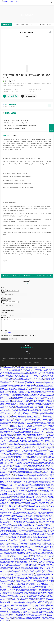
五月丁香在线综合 (33, 413)
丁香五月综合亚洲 (21, 369)
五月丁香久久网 (35, 425)
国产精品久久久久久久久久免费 (11, 487)
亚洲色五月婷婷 (7, 397)
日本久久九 (6, 376)
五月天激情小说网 (22, 559)
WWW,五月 (4, 508)
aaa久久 (49, 531)
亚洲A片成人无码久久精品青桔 (39, 518)
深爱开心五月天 (21, 370)
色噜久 (41, 474)
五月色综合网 (28, 502)
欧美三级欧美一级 (7, 459)
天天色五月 (34, 456)
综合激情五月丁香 (9, 417)
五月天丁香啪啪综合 (26, 617)
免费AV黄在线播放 (44, 462)
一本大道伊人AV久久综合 (12, 440)
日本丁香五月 (7, 416)
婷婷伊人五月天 (36, 485)
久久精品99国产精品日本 (34, 575)
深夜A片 (42, 434)
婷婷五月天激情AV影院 (5, 553)
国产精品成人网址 (23, 417)
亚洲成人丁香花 (45, 571)
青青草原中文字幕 (18, 574)
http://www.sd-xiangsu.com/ (13, 518)
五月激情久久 (3, 382)
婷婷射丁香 (31, 375)
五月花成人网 (8, 472)
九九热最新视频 (33, 593)
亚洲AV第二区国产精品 (5, 570)
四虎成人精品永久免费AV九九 (11, 388)
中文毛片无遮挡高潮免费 (7, 525)
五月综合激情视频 (35, 564)
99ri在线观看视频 (47, 443)
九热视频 (33, 609)
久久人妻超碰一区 (7, 400)
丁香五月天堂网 (18, 521)
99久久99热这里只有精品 (20, 511)
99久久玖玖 (4, 451)
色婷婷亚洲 (22, 416)
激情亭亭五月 (5, 599)
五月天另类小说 (27, 499)
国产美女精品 (17, 446)
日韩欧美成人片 (26, 553)
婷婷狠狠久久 (11, 482)
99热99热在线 (19, 395)
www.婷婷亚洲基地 (39, 469)
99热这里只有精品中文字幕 (46, 500)
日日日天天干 (29, 472)
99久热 (45, 601)
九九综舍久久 (3, 468)
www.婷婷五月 (19, 434)
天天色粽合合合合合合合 (40, 511)
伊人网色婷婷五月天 (14, 382)
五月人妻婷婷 (23, 505)
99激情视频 (17, 391)
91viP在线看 (2, 454)
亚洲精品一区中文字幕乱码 (8, 406)
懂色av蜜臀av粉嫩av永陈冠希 (44, 546)
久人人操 (23, 515)
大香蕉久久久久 (29, 398)
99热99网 (20, 524)
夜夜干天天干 (21, 389)
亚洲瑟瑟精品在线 (4, 534)
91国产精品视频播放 (38, 372)
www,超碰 (16, 417)
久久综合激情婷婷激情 (37, 451)
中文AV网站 (33, 373)
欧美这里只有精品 (6, 556)
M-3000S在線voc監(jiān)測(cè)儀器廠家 (20, 275)
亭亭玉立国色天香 (8, 618)
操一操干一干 (44, 449)
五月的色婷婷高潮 (38, 382)
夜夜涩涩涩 (41, 583)
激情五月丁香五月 (29, 608)
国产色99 (23, 516)
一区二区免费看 (5, 521)
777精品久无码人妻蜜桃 (43, 562)
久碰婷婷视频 (18, 516)
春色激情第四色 (17, 376)
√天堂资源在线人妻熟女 (16, 484)
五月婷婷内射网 (20, 556)
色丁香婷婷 (10, 502)
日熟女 (38, 373)
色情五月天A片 (37, 478)
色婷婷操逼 (32, 469)
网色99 (19, 506)
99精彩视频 (27, 404)
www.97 (31, 521)
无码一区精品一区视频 (26, 550)
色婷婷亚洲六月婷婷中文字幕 (35, 376)
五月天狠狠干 (13, 537)
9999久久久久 (23, 426)
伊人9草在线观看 (23, 465)
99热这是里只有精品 (26, 484)
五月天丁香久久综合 (45, 423)
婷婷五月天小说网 (12, 567)
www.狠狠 (9, 480)
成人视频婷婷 (11, 375)
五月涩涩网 (19, 533)
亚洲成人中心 (29, 540)
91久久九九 (16, 527)
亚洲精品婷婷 (23, 547)
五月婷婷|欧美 (9, 392)
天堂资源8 (37, 614)
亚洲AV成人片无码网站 (44, 389)
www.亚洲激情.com (40, 401)
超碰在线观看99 (29, 378)
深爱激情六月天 (3, 581)
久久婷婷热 (46, 503)
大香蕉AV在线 (21, 469)
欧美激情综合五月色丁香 (21, 463)
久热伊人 (12, 391)
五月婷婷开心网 (21, 388)
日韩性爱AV (35, 612)
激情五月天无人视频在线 (43, 593)
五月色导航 (32, 553)
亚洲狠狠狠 (13, 550)
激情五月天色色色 (49, 561)
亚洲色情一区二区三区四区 (34, 528)
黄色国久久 (4, 573)
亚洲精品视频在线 (43, 481)
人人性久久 (32, 415)
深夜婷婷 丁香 (43, 400)
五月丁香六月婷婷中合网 (25, 578)
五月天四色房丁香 (48, 379)
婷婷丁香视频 (45, 391)
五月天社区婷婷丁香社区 (36, 471)
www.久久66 (46, 505)
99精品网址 (13, 556)
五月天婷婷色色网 (15, 372)
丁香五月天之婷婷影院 (28, 481)
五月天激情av (27, 592)
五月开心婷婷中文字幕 (17, 386)
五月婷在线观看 (39, 453)
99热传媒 (2, 372)
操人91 (30, 477)
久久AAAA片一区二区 (29, 382)
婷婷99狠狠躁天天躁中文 (9, 432)
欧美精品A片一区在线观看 (33, 543)
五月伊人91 (5, 595)
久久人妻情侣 (43, 459)
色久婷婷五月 (49, 459)
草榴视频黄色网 (40, 544)
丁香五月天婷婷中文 (11, 508)
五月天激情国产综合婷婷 (43, 413)
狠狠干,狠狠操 (43, 614)
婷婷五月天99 (49, 475)
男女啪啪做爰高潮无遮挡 (36, 578)
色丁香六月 (17, 466)
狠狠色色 (30, 437)
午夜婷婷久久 (4, 586)
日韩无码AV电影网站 (22, 601)
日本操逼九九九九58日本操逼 (46, 381)
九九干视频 (10, 528)
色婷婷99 (28, 515)
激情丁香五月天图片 (25, 580)
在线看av (21, 403)
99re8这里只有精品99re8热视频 (29, 443)
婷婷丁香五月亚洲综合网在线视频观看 (16, 497)
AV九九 (42, 602)
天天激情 (13, 443)
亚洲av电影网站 (21, 612)
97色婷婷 (25, 605)
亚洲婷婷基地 (41, 431)
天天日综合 (36, 381)
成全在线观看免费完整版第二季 (20, 528)
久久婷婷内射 (25, 595)
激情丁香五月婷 (50, 446)
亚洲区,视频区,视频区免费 (44, 412)
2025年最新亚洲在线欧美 (37, 484)
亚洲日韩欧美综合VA (27, 607)
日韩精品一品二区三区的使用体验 (32, 394)
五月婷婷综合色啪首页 (6, 608)
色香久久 (37, 590)
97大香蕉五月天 (28, 612)
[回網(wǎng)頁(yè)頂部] (52, 125)
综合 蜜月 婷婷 (50, 481)
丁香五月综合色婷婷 (44, 536)
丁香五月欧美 (38, 423)
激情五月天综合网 (32, 488)
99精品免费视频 (16, 575)
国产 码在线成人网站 (39, 384)
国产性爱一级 (10, 584)
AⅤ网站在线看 (24, 506)
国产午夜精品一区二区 (41, 392)
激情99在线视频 (15, 425)
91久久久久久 (36, 432)
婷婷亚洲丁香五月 (15, 513)
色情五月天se (29, 409)
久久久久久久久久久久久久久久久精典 (23, 555)
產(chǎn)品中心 (7, 24)
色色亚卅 (23, 599)
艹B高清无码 (12, 462)
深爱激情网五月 (9, 465)
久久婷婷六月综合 (33, 428)
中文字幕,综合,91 (39, 415)
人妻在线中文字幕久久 (33, 596)
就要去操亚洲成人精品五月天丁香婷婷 (21, 415)
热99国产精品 (36, 536)
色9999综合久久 (10, 499)
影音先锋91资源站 (7, 413)
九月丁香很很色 (25, 401)
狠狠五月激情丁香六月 (19, 490)
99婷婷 (11, 574)
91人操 (46, 502)
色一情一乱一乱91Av (25, 593)
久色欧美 (2, 416)
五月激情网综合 (26, 449)
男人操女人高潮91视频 (17, 401)
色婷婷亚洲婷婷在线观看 (16, 477)
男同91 (14, 480)
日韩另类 (15, 584)
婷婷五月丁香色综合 (20, 508)
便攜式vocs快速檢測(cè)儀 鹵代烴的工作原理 (14, 128)
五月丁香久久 (24, 385)
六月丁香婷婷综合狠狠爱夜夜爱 (19, 472)
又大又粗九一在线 (36, 400)
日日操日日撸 (17, 482)
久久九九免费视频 (29, 388)
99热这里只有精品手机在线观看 (8, 590)
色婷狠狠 (40, 472)
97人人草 (28, 370)
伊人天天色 (24, 454)
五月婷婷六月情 (40, 581)
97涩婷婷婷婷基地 (10, 410)
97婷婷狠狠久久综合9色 (26, 587)
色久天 (27, 508)
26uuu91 (12, 580)
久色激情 (6, 446)
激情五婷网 (15, 615)
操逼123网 (46, 525)
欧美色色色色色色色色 (12, 369)
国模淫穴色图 (21, 404)
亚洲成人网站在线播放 (22, 562)
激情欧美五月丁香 (39, 573)
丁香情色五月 (13, 605)
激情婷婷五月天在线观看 (41, 419)
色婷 (44, 577)
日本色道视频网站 (30, 604)
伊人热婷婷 (6, 462)
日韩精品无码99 (3, 596)
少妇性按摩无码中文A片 (21, 573)
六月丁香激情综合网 (32, 611)
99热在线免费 (27, 615)
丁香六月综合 (27, 556)
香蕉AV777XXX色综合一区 (16, 570)
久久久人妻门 (17, 453)
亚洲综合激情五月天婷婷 (33, 574)
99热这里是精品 (49, 409)
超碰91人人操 (48, 428)
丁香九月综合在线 (40, 503)
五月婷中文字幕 (39, 443)
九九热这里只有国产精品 (34, 500)
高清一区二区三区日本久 (46, 394)
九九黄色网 (2, 583)
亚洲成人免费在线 (39, 466)
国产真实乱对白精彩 (28, 450)
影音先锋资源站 (42, 580)
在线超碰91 (2, 403)
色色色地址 (4, 518)
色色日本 (43, 565)
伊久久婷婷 (21, 544)
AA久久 (12, 553)
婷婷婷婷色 (44, 499)
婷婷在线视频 (45, 555)
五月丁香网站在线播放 (32, 542)
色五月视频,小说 (35, 462)
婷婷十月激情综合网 (6, 496)
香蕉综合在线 (29, 536)
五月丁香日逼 (34, 567)
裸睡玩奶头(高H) (37, 468)
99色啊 (9, 581)
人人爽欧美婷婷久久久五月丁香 (29, 395)
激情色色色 (11, 446)
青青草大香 (49, 558)
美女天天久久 (29, 422)
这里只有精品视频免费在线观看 (44, 457)
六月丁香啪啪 (47, 570)
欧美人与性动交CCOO (34, 474)
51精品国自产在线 (24, 500)
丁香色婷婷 (4, 564)
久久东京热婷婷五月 (9, 511)
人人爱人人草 (12, 395)
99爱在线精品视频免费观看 (35, 391)
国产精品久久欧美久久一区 (8, 437)
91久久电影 (46, 618)
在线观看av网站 (37, 369)
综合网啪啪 (19, 614)
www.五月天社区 (31, 605)
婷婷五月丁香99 (24, 376)
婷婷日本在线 (34, 571)
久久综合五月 (28, 373)
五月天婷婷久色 (15, 611)
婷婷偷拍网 (4, 546)
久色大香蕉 (9, 485)
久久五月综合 (12, 420)
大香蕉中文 (17, 599)
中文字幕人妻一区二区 (31, 453)
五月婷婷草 (18, 413)
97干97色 (33, 502)
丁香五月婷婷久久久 (11, 463)
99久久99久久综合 (12, 562)
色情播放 (28, 416)
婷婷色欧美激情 (17, 602)
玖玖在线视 (38, 609)
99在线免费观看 (18, 406)
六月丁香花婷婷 (6, 574)
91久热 (6, 384)
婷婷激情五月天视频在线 (8, 398)
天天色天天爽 (16, 564)
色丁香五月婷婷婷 (47, 403)
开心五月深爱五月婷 (11, 573)
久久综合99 (41, 480)
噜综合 (49, 449)
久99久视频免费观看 (13, 449)
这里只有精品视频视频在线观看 (20, 618)
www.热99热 (36, 568)
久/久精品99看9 (18, 462)
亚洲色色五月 (49, 528)
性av (13, 608)
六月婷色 (38, 565)
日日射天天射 (38, 494)
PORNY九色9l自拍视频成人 (15, 409)
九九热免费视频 (37, 463)
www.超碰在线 (17, 558)
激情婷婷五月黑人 (38, 388)
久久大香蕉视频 (13, 601)
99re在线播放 (33, 420)
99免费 (24, 519)
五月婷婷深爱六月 (18, 457)
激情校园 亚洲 (17, 398)
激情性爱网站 (26, 434)
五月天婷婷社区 (50, 392)
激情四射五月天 (18, 375)
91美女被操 (40, 398)
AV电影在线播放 (33, 431)
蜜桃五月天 (4, 584)
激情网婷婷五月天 (28, 480)
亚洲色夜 (22, 391)
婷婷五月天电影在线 (35, 615)
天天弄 (35, 537)
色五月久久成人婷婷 (48, 415)
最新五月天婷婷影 (40, 533)
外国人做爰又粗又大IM (22, 561)
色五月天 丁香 (6, 420)
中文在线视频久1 (8, 615)
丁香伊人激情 (18, 412)
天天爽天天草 (3, 611)
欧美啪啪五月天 (26, 539)
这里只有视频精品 (39, 570)
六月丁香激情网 (18, 493)
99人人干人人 (30, 381)
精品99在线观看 (30, 614)
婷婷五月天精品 (21, 549)
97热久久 (21, 509)
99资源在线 (14, 503)
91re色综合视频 (26, 482)
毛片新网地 (21, 382)
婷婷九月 (31, 475)
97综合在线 (11, 412)
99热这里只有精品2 (43, 574)
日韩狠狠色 (40, 493)
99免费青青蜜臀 (40, 488)
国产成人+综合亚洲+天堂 (30, 599)
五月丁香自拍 (22, 564)
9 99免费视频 (18, 475)
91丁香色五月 (15, 468)
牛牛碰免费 (5, 549)
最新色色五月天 (43, 432)
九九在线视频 (46, 407)
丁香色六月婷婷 (36, 426)
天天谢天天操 (24, 407)
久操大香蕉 (44, 388)
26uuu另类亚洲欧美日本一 (16, 481)
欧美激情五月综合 (8, 575)
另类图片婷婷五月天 (41, 519)
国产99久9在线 (6, 605)
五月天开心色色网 (41, 420)
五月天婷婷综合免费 (29, 537)
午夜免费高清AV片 (8, 612)
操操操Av (17, 546)
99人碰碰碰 (40, 522)
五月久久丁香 (35, 460)
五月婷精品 (26, 586)
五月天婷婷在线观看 (6, 614)
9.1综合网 (46, 497)
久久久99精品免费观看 (32, 519)
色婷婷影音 (9, 503)
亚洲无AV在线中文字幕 (21, 512)
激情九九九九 (21, 373)
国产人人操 (17, 530)
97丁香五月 (43, 485)
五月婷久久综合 (46, 493)
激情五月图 (32, 558)
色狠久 (43, 502)
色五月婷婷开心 (17, 494)
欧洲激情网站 (40, 444)
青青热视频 (22, 453)
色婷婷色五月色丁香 (18, 499)
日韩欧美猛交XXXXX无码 (10, 429)
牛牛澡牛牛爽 (24, 543)
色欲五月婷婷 (33, 449)
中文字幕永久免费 (17, 525)
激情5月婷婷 (10, 564)
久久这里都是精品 (4, 457)
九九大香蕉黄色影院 (13, 592)
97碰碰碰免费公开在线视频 (48, 540)
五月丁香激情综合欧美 (42, 496)
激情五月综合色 (23, 542)
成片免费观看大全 (49, 401)
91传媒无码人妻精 (48, 480)
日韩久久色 (32, 515)
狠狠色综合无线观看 (37, 552)
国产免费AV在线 (3, 482)
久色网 (41, 407)
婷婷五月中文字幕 (17, 451)
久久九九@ (24, 386)
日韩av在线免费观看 (14, 571)
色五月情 (38, 553)
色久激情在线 (38, 534)
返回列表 (28, 275)
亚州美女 (9, 401)
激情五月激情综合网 (24, 474)
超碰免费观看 (29, 518)
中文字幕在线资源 (16, 500)
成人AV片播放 (45, 376)
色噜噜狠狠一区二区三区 (30, 392)
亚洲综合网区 (6, 519)
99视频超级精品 (16, 435)
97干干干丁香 (22, 487)
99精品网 (24, 412)
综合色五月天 (14, 614)
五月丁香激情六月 (41, 567)
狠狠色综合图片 (49, 565)
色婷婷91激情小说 (12, 561)
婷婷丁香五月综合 (26, 567)
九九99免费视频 (32, 419)
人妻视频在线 (9, 474)
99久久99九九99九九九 (48, 451)
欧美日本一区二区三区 (39, 608)
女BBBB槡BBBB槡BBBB (34, 434)
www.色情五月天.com (45, 426)
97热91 (16, 549)
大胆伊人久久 (38, 524)
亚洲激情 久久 (37, 561)
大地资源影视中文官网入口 (39, 598)
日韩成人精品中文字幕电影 (29, 570)
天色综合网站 (21, 444)
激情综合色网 (7, 450)
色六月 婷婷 (2, 542)
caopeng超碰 (22, 440)
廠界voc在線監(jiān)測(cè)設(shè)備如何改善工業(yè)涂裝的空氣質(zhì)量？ (22, 125)
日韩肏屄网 (6, 609)
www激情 (46, 372)
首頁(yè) (27, 24)
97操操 (23, 494)
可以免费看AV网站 (33, 508)
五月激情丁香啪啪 (6, 443)
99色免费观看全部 (12, 423)
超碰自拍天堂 (28, 444)
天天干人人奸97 (36, 602)
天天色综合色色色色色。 (9, 419)
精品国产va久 (49, 485)
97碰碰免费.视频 (23, 522)
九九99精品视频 (40, 456)
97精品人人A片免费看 (43, 612)
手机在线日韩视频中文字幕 (18, 598)
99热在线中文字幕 (42, 537)
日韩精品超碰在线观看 (32, 618)
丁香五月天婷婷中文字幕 (32, 512)
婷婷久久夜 (26, 429)
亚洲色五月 (39, 592)
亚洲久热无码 (40, 525)
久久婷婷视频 (44, 468)
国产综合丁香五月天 (25, 558)
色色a (7, 382)
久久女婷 (22, 379)
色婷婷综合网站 (25, 524)
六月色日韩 (11, 578)
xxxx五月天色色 (15, 459)
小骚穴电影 (33, 539)
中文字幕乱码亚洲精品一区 (25, 400)
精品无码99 (9, 386)
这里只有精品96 (15, 431)
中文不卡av (39, 599)
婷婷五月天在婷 (11, 493)
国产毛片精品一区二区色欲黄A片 (32, 440)
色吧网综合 (22, 530)
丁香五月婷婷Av (30, 423)
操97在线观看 (7, 484)
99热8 (31, 404)
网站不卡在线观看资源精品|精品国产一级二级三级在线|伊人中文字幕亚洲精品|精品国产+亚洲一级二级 (22, 367)
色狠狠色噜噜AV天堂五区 (46, 417)
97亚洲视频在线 (13, 539)
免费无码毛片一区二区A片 (38, 477)
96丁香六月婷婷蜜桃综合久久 (30, 496)
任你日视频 (46, 469)
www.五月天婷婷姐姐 (4, 604)
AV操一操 (8, 552)
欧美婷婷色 (9, 422)
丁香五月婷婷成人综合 (23, 584)
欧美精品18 (30, 407)
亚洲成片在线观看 (30, 505)
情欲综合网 (31, 478)
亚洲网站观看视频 (12, 385)
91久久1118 (50, 496)
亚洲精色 (39, 571)
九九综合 (28, 412)
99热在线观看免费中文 (5, 559)
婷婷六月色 (5, 379)
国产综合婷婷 (18, 443)
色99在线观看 (23, 513)
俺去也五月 (18, 456)
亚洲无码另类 (13, 604)
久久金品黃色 (8, 372)
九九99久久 (6, 547)
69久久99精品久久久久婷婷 (36, 416)
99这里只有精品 (31, 506)
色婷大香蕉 (6, 391)
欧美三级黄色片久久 (8, 415)
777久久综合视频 (23, 611)
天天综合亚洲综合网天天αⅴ (41, 447)
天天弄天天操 (45, 471)
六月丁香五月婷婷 (32, 527)
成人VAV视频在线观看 (37, 555)
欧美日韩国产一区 (7, 425)
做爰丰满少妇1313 (45, 490)
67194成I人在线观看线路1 (8, 522)
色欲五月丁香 (29, 513)
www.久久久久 (33, 429)
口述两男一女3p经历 (9, 466)
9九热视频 (50, 592)
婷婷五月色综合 (12, 471)
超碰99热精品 (12, 512)
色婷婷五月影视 (26, 493)
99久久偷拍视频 (29, 568)
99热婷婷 (5, 440)
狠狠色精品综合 (43, 615)
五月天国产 (45, 592)
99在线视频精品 (45, 375)
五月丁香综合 (25, 419)
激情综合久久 (4, 370)
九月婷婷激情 (50, 432)
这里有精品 (43, 609)
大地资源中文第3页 (30, 497)
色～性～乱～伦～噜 (41, 611)
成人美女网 (16, 578)
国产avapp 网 (11, 549)
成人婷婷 (31, 485)
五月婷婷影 (23, 540)
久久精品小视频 (16, 593)
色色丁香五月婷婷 (5, 537)
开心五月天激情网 (47, 522)
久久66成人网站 (14, 450)
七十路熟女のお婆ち (27, 462)
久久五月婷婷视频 (35, 580)
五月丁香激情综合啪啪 (12, 389)
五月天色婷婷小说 (4, 562)
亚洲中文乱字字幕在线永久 (46, 590)
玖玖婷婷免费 (3, 453)
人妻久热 (26, 403)
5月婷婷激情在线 (6, 515)
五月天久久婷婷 (10, 428)
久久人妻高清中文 (40, 601)
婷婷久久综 (33, 444)
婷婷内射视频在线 (30, 511)
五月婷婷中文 (9, 435)
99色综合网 (45, 573)
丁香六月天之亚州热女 (49, 453)
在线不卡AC (20, 539)
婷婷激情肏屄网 (25, 457)
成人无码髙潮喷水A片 (22, 423)
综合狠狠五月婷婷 (47, 578)
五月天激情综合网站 (19, 384)
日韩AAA (30, 410)
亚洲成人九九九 (34, 412)
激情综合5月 (47, 608)
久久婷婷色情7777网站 (48, 395)
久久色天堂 (19, 567)
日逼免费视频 (7, 438)
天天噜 (41, 487)
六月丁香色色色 (5, 409)
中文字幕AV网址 (41, 409)
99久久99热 (30, 403)
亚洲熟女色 (10, 595)
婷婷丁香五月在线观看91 (15, 565)
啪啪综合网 (50, 574)
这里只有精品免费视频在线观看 (8, 617)
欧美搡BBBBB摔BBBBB (32, 522)
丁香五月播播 (48, 482)
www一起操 (42, 528)
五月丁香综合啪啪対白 (15, 589)
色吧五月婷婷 (36, 513)
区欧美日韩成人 (44, 589)
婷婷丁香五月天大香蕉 (43, 406)
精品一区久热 (33, 401)
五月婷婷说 (38, 515)
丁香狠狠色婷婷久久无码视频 (21, 432)
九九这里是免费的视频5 (36, 499)
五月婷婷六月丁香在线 (42, 397)
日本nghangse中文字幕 (29, 384)
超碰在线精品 (42, 543)
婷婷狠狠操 (23, 568)
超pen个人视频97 (27, 609)
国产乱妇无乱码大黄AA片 (41, 558)
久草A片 (36, 556)
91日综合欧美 (12, 478)
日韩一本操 (46, 434)
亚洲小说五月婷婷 (43, 549)
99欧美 (6, 375)
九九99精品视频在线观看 (34, 435)
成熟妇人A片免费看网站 (28, 509)
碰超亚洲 (45, 530)
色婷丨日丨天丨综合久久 (37, 607)
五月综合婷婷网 (46, 382)
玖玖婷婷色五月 (42, 547)
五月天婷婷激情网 (45, 509)
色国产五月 (45, 437)
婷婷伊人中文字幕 (24, 435)
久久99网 (37, 604)
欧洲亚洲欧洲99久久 (49, 533)
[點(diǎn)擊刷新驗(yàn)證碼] (8, 333)
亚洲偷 (32, 556)
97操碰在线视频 (49, 605)
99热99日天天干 (45, 524)
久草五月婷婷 (6, 543)
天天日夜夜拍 (4, 373)
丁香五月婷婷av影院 (47, 422)
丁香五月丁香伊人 (18, 595)
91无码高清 (31, 583)
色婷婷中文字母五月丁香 (46, 515)
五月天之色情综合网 (29, 494)
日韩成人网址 (43, 586)
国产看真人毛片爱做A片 (21, 590)
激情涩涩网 (48, 543)
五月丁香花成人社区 (39, 497)
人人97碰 (34, 516)
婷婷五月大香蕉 (19, 478)
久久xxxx (24, 409)
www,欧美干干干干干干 (34, 487)
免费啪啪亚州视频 (43, 385)
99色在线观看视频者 (23, 468)
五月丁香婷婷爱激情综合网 (9, 441)
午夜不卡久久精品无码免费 (30, 544)
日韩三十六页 (30, 561)
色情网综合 (50, 530)
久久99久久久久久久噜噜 (6, 488)
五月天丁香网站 (17, 428)
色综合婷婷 (17, 447)
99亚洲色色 (40, 556)
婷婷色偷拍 (12, 434)
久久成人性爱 (31, 372)
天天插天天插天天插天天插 (42, 386)
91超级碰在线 (41, 596)
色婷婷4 (37, 605)
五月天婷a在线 (25, 406)
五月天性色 (12, 394)
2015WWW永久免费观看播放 (12, 403)
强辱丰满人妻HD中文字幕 (39, 378)
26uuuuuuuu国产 (41, 542)
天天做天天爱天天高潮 (38, 422)
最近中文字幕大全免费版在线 (46, 568)
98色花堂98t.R (24, 596)
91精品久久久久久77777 (47, 552)
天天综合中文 (50, 609)
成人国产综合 (39, 577)
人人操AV (34, 438)
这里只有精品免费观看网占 (6, 431)
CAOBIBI (18, 604)
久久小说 (39, 449)
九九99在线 (51, 429)
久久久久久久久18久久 (31, 530)
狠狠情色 (2, 397)
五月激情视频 (40, 395)
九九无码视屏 (5, 449)
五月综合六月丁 (24, 466)
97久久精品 (25, 577)
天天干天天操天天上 (7, 598)
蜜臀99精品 (11, 457)
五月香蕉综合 (19, 617)
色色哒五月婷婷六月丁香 (20, 581)
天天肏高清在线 (29, 602)
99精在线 (18, 385)
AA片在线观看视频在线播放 (17, 496)
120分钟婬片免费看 (39, 505)
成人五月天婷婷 (41, 428)
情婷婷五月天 (42, 425)
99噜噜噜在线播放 (36, 617)
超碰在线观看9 (18, 454)
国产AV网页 (14, 612)
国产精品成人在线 (23, 372)
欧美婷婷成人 (19, 419)
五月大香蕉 (38, 502)
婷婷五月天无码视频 (26, 565)
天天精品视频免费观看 (44, 513)
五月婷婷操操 (43, 553)
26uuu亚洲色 (33, 533)
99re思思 (23, 602)
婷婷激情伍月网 (33, 490)
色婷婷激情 (21, 592)
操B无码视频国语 (20, 429)
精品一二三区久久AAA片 (26, 451)
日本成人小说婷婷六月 (5, 394)
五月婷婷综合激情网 (42, 508)
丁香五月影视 (23, 518)
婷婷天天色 (45, 599)
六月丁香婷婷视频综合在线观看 (8, 456)
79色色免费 (44, 584)
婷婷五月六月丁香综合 (29, 534)
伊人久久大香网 (29, 446)
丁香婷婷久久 (3, 369)
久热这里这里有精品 (7, 378)
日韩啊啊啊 (35, 409)
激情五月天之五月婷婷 (30, 503)
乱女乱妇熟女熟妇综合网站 (40, 446)
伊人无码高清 (25, 375)
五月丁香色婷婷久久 (14, 519)
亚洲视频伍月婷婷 (20, 537)
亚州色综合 (8, 468)
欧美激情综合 (36, 389)
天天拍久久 (50, 370)
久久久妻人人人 (18, 437)
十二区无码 (2, 593)
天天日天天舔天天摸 (6, 426)
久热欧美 (42, 440)
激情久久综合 (39, 539)
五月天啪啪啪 (19, 605)
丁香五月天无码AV (12, 586)
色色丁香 (20, 449)
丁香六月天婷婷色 (47, 410)
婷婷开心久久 (21, 615)
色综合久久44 (10, 469)
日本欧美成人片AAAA (21, 378)
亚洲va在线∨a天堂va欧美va (37, 370)
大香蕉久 (28, 559)
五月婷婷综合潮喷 (31, 590)
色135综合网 (49, 511)
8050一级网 (5, 561)
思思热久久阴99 (30, 417)
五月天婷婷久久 (9, 453)
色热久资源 (23, 398)
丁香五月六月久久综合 (16, 515)
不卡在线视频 (6, 478)
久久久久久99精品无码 (35, 586)
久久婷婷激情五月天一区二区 (32, 549)
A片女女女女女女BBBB (13, 607)
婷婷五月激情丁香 (47, 550)
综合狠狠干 (32, 524)
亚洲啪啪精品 (11, 494)
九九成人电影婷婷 (18, 553)
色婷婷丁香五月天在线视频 (39, 475)
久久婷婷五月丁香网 (14, 542)
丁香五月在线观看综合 (13, 373)
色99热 (27, 487)
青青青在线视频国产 (9, 516)
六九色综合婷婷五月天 (13, 544)
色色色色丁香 (16, 583)
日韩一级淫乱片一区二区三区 (34, 584)
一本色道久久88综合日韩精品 (16, 438)
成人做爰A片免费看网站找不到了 (28, 447)
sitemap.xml (49, 362)
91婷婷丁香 (33, 565)
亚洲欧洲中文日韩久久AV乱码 (29, 397)
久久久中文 (15, 485)
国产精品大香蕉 (20, 586)
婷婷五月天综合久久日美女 (32, 547)
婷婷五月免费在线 (43, 604)
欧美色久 (18, 550)
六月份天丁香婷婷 (37, 404)
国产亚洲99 (13, 552)
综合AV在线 (10, 596)
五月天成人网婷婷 (28, 389)
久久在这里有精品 (5, 601)
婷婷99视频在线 (15, 400)
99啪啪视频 (35, 481)
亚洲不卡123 (12, 521)
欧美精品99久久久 (28, 598)
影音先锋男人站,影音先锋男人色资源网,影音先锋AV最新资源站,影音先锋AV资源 (28, 531)
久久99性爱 (33, 525)
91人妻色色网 (39, 429)
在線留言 (15, 135)
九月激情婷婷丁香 (24, 527)
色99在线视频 (34, 559)
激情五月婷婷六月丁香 (46, 478)
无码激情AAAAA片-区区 (37, 437)
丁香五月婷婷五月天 (20, 471)
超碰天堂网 (49, 385)
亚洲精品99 (23, 604)
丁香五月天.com (37, 375)
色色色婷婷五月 (32, 577)
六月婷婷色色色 (5, 471)
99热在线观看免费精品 (34, 459)
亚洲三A (13, 581)
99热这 (38, 490)
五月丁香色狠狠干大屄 (13, 534)
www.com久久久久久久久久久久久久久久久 (33, 379)
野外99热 (17, 522)
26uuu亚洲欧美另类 (12, 524)
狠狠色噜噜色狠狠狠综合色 (21, 491)
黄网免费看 (4, 385)
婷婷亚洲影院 (35, 480)
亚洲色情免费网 (8, 583)
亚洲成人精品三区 (13, 609)
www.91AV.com (24, 589)
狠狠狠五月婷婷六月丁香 (32, 385)
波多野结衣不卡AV (34, 406)
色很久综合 (28, 564)
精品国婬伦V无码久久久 (19, 502)
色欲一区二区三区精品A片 (42, 527)
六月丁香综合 (40, 438)
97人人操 (6, 528)
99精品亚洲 (36, 450)
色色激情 (2, 575)
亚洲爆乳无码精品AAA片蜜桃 (20, 381)
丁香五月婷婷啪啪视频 (9, 407)
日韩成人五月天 (31, 466)
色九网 (45, 607)
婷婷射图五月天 (14, 404)
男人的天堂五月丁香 (9, 475)
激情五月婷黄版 (28, 460)
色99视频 (27, 391)
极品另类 (11, 376)
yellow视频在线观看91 (49, 466)
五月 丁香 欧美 (7, 481)
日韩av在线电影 (45, 369)
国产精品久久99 (48, 577)
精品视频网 (11, 530)
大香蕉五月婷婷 (6, 571)
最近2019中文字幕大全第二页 (10, 533)
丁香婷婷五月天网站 (38, 403)
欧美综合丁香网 (33, 493)
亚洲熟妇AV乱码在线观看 (13, 379)
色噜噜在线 (5, 491)
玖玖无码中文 (3, 392)
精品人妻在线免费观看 (8, 381)
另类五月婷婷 (39, 550)
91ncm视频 (45, 429)
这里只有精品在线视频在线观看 (23, 420)
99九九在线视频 (7, 513)
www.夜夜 (47, 596)
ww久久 (3, 466)
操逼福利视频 (18, 407)
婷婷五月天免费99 (49, 456)
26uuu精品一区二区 (8, 602)
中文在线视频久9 (8, 505)
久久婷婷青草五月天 (20, 394)
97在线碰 (36, 583)
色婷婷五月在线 (41, 491)
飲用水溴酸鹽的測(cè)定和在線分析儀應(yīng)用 (15, 123)
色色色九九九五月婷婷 (32, 546)
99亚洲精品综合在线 (13, 460)
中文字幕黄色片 (35, 587)
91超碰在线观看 (50, 580)
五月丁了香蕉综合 (28, 438)
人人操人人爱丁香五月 (32, 562)
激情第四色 (37, 454)
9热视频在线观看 (18, 410)
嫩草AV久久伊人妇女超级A (22, 441)
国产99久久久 (11, 555)
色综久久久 (29, 426)
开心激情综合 (6, 565)
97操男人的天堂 (39, 516)
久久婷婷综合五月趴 (23, 583)
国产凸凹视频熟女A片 (26, 525)
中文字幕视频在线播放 (21, 536)
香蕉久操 (14, 378)
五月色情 (30, 386)
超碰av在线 (2, 410)
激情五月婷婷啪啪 (11, 546)
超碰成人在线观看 (5, 620)
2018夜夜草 (20, 609)
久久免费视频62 (16, 587)
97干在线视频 (16, 474)
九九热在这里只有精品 (9, 558)
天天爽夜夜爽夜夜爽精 (25, 431)
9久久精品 (4, 469)
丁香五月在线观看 (14, 444)
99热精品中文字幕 (10, 447)
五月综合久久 (12, 599)
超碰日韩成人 (3, 447)
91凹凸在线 (17, 568)
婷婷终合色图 (41, 618)
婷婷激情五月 (36, 407)
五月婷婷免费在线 (44, 617)
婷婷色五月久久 (42, 587)
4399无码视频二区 (32, 465)
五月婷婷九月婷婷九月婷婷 (14, 540)
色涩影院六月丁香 (29, 369)
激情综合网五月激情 (15, 426)
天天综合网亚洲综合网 (23, 485)
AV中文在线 (48, 567)
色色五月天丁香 (16, 505)
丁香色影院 (23, 446)
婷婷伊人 (30, 432)
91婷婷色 (43, 561)
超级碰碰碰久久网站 (15, 416)
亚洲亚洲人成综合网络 (13, 370)
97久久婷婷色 (39, 530)
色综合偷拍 (33, 550)
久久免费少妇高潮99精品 (18, 392)
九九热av (15, 469)
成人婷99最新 (11, 568)
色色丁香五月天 (24, 475)
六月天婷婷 (48, 534)
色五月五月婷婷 (5, 506)
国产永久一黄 (46, 474)
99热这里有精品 (48, 602)
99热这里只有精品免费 (26, 456)
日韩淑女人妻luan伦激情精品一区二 (10, 509)
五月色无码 (9, 451)
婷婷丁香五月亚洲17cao (24, 571)
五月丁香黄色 (4, 555)
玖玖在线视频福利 (43, 450)
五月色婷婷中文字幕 (49, 581)
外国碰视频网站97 (46, 404)
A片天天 (45, 370)
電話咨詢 (51, 130)
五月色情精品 (18, 580)
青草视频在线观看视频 (45, 564)
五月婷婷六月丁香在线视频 (39, 521)
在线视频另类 (34, 592)
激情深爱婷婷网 (46, 539)
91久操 (48, 400)
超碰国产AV (25, 477)
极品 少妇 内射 (26, 533)
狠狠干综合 (6, 539)
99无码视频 (4, 485)
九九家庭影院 (41, 482)
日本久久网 (30, 468)
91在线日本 (11, 527)
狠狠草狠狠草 (38, 417)
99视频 (42, 441)
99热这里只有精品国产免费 (34, 441)
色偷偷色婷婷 (6, 395)
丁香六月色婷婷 (19, 480)
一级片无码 (26, 490)
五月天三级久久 (31, 454)
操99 (22, 482)
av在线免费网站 (37, 595)
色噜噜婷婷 (26, 469)
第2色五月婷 (51, 391)
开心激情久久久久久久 (8, 490)
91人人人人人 (41, 559)
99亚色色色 (24, 410)
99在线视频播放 (31, 589)
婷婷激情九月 (43, 373)
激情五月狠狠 (11, 384)
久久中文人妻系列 (25, 413)
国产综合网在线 (25, 428)
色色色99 (28, 471)
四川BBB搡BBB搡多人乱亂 (42, 465)
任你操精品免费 (34, 482)
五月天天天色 (21, 460)
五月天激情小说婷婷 (17, 488)
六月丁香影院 (44, 463)
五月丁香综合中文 (4, 497)
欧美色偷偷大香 (33, 457)
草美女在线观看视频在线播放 (44, 512)
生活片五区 (13, 536)
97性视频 (36, 398)
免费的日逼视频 (7, 500)
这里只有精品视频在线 (5, 434)
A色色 (11, 547)
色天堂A (25, 614)
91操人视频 (24, 437)
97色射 (20, 519)
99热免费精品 (37, 509)
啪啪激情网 (21, 450)
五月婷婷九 (21, 534)
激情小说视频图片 (28, 552)
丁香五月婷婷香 (14, 559)
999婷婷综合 (4, 494)
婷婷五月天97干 (16, 596)
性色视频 (34, 410)
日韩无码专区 (26, 521)
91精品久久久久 (21, 503)
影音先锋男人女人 (47, 416)
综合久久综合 (30, 463)
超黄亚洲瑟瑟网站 (42, 460)
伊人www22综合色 (31, 601)
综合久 (33, 386)
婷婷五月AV (16, 465)
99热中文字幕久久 (13, 506)
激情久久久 (25, 478)
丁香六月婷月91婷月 (32, 491)
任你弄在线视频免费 (10, 454)
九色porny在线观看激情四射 (6, 587)
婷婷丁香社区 (48, 491)
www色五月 (24, 574)
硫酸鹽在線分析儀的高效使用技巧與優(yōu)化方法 (16, 120)
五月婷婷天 (17, 608)
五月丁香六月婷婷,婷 (40, 506)
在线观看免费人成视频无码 (25, 425)
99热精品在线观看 (37, 540)
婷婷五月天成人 (16, 547)
